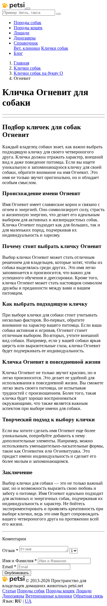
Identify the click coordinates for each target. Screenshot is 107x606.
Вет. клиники (27, 48)
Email (9, 566)
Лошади (21, 32)
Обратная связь (88, 595)
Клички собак (54, 48)
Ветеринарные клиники (48, 595)
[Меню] (28, 8)
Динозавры (25, 38)
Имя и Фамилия (19, 560)
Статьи (9, 590)
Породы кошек (28, 27)
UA (28, 601)
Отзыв (10, 550)
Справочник (26, 43)
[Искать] (58, 14)
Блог (18, 53)
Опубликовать (17, 573)
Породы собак (27, 22)
